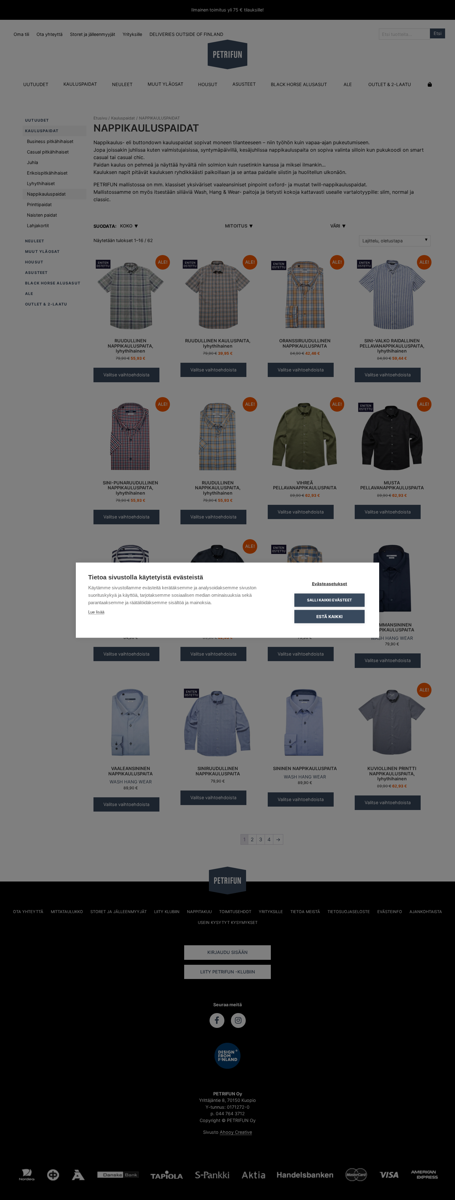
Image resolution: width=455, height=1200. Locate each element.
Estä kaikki (329, 616)
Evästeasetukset (329, 583)
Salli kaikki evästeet (329, 600)
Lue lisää (96, 611)
